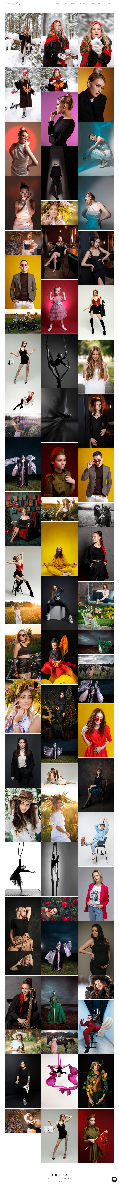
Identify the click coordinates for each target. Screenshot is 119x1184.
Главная (58, 4)
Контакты (109, 4)
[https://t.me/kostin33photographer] (56, 1175)
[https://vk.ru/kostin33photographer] (52, 1175)
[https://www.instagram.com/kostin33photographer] (63, 1175)
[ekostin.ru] (12, 3)
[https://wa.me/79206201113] (59, 1175)
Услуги (93, 4)
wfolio (61, 1181)
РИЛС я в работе (70, 4)
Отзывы (100, 4)
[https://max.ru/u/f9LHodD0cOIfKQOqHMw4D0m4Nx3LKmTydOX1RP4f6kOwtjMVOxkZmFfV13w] (66, 1175)
